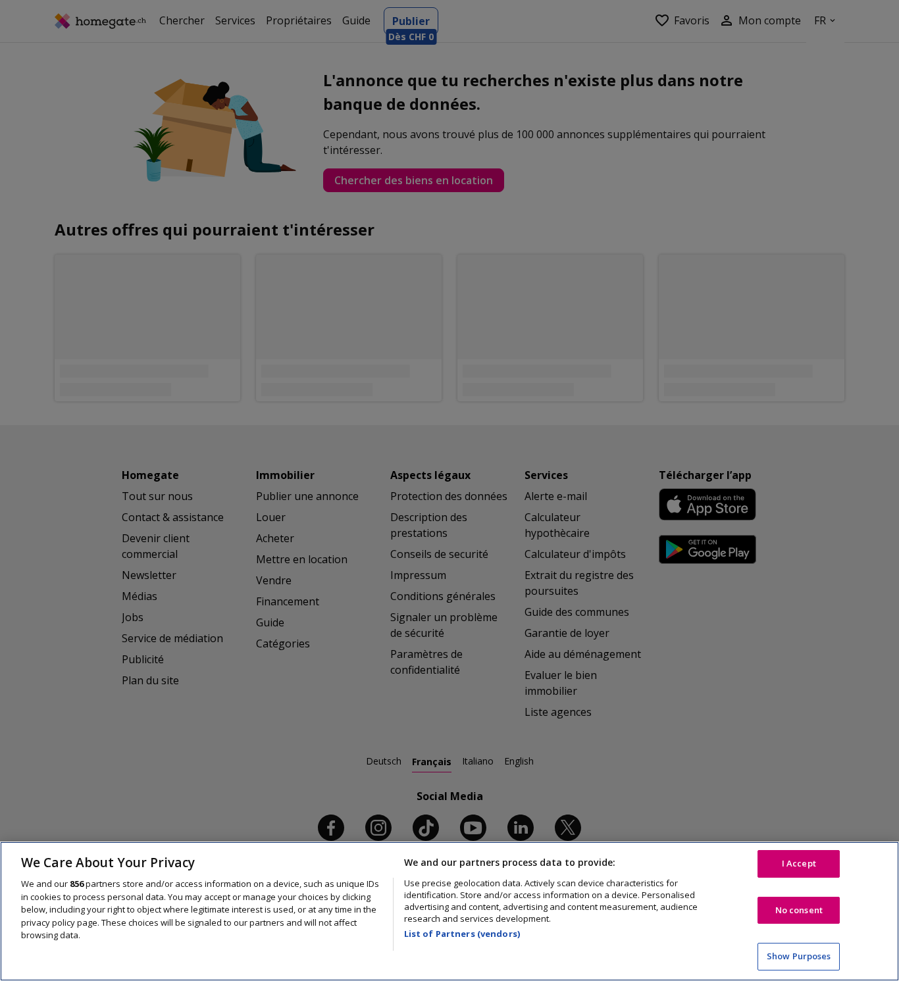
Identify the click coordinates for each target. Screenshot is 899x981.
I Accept (799, 863)
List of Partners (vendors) (462, 934)
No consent (799, 910)
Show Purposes (799, 956)
